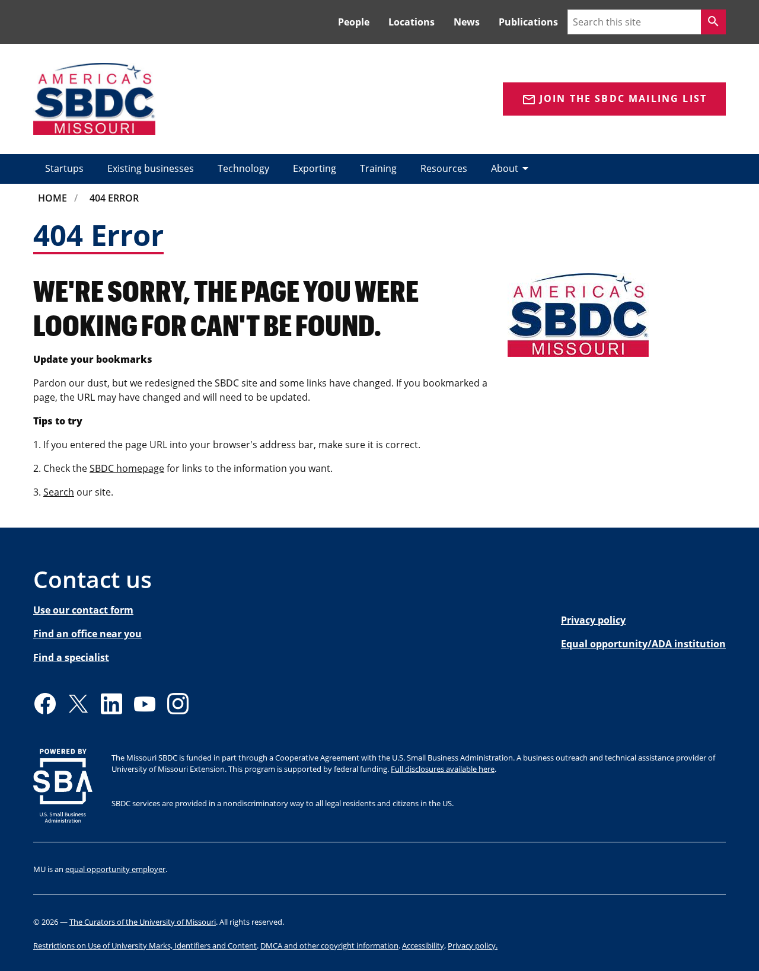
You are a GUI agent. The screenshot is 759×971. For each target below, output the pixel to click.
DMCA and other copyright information (329, 945)
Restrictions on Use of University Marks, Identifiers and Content (145, 945)
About (511, 168)
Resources (443, 168)
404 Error (114, 198)
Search (58, 492)
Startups (64, 168)
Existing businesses (150, 168)
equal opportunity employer (115, 869)
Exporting (314, 168)
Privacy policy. (473, 945)
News (467, 21)
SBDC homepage (127, 468)
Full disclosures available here (443, 769)
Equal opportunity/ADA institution (643, 643)
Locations (411, 21)
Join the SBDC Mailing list (614, 99)
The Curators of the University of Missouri (142, 921)
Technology (243, 168)
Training (378, 168)
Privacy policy (593, 620)
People (353, 21)
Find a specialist (71, 657)
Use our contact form (83, 610)
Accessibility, (424, 945)
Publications (528, 21)
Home (52, 198)
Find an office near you (87, 633)
